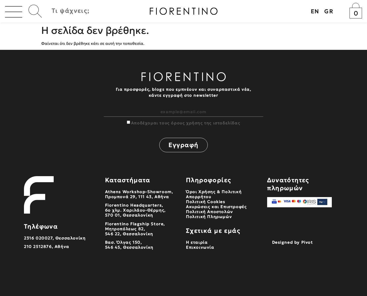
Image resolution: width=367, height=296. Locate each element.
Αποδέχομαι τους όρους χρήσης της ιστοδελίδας (185, 122)
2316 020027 (38, 237)
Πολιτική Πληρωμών (209, 216)
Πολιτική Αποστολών (209, 211)
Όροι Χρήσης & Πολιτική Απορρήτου (214, 194)
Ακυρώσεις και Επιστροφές (216, 206)
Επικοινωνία (200, 247)
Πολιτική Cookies (205, 201)
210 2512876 (38, 246)
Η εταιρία (197, 242)
